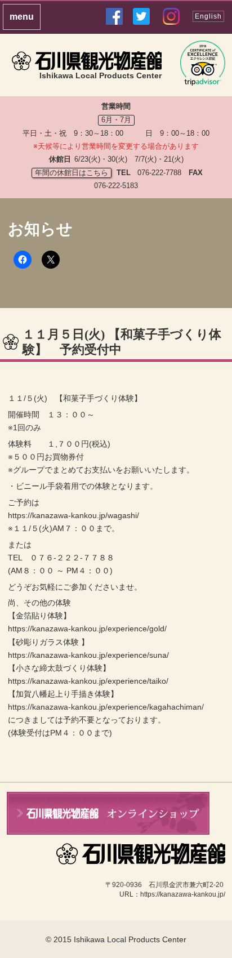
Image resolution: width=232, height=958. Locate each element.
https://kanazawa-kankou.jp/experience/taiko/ (88, 680)
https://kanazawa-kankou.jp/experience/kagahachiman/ (106, 706)
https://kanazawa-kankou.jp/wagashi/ (73, 515)
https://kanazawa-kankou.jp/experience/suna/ (88, 655)
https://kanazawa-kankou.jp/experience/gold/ (87, 628)
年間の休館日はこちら (71, 172)
